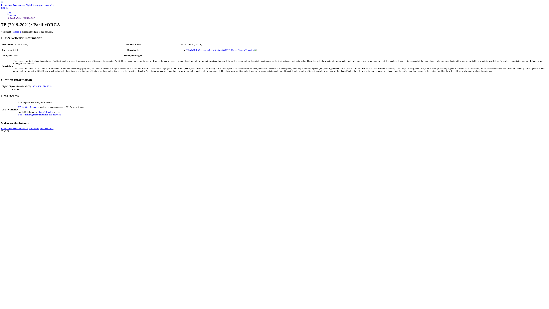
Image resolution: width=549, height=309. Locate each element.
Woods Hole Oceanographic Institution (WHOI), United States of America (220, 50)
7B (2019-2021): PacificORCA (21, 18)
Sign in (4, 8)
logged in (17, 32)
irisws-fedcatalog (45, 112)
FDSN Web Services (27, 107)
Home (9, 12)
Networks (11, 15)
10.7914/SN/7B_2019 (41, 86)
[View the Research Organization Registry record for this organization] (255, 50)
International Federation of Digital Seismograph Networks (27, 128)
